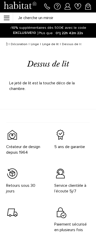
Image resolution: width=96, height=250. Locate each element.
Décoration (19, 44)
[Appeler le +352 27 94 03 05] (47, 5)
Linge (35, 44)
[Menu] (6, 18)
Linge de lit (50, 44)
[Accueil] (6, 44)
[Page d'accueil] (20, 6)
